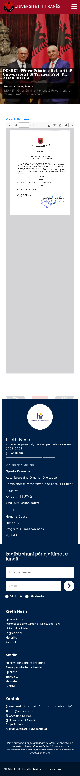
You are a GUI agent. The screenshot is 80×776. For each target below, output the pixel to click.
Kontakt (11, 535)
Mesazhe (12, 681)
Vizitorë (16, 596)
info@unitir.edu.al (21, 711)
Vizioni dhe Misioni (20, 465)
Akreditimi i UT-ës (19, 496)
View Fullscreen (17, 119)
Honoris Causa (17, 516)
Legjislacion (14, 490)
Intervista (12, 677)
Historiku (12, 523)
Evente (10, 686)
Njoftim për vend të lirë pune (26, 663)
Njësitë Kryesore (18, 471)
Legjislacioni (14, 633)
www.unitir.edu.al (20, 716)
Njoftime (11, 672)
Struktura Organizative (23, 503)
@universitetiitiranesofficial (28, 729)
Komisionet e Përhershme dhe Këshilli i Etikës (39, 484)
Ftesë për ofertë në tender (24, 667)
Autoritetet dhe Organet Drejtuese (31, 477)
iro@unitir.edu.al (40, 753)
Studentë (37, 596)
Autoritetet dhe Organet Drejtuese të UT (34, 624)
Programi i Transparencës (25, 529)
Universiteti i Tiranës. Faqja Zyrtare (22, 722)
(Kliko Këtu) (14, 453)
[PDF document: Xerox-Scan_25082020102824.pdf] (40, 248)
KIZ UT (11, 510)
